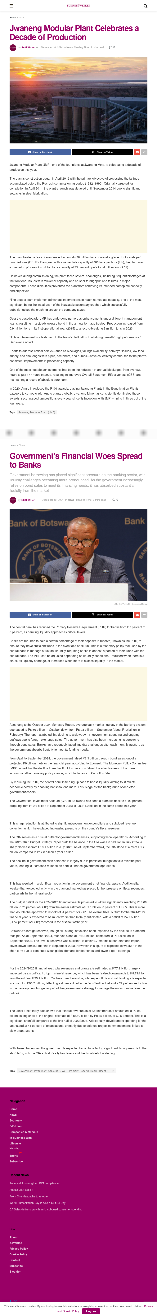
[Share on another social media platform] (144, 152)
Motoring (14, 1148)
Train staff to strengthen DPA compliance (34, 1183)
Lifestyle (15, 1143)
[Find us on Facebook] (10, 1302)
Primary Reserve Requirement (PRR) (91, 1070)
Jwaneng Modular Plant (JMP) (37, 412)
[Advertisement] (78, 226)
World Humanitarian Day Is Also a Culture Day (37, 1203)
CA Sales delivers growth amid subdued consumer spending (46, 1209)
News (22, 17)
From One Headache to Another (29, 1196)
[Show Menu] (11, 5)
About (14, 1237)
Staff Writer (28, 47)
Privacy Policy (19, 1248)
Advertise (16, 1243)
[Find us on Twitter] (15, 1302)
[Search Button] (145, 5)
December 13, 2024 (52, 499)
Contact (15, 1260)
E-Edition (16, 1126)
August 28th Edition (21, 1189)
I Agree (91, 1311)
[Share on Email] (137, 152)
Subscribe (16, 1161)
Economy (16, 1120)
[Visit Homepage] (78, 6)
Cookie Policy (19, 1254)
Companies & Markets (24, 1132)
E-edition (15, 1271)
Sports (14, 1155)
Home (13, 17)
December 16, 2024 (52, 47)
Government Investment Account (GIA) (42, 1070)
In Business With (21, 1137)
